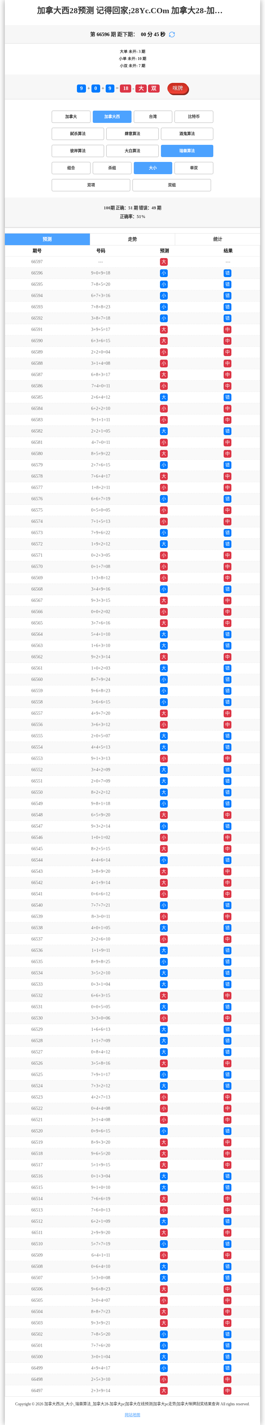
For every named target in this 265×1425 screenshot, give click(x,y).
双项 (91, 185)
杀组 (112, 168)
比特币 (194, 117)
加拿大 (71, 117)
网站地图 (132, 1415)
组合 (71, 168)
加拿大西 (112, 117)
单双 (194, 168)
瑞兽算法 (187, 151)
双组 (172, 185)
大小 (153, 168)
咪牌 (178, 88)
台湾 (153, 117)
